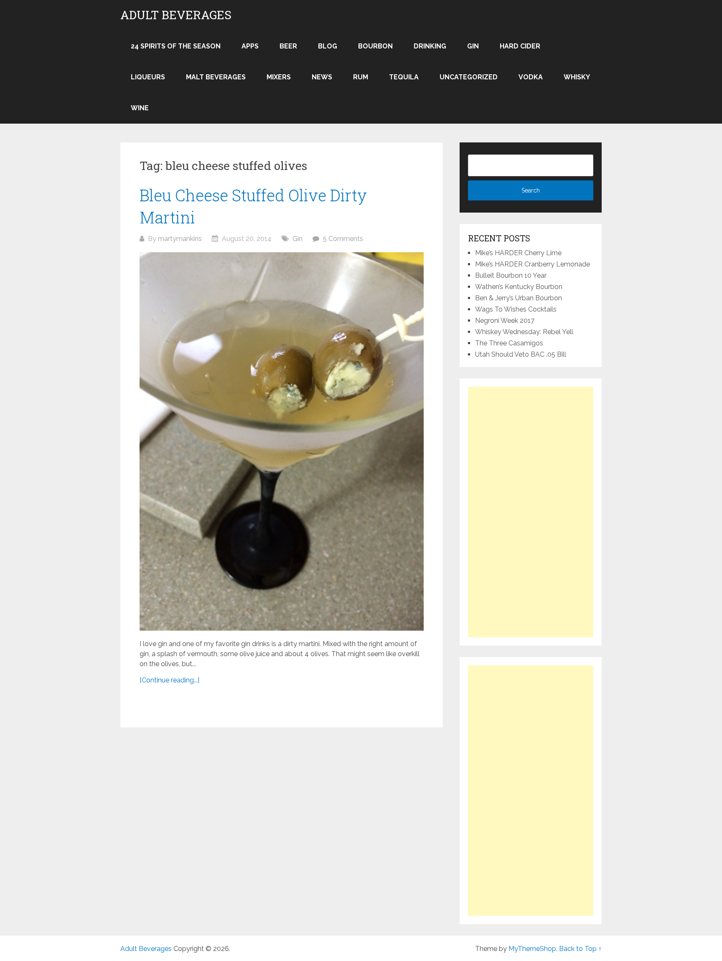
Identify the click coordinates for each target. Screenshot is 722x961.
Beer (288, 46)
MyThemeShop (532, 949)
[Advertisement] (530, 512)
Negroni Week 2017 (504, 321)
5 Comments (343, 239)
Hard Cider (520, 46)
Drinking (430, 46)
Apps (250, 46)
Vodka (531, 77)
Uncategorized (469, 77)
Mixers (279, 77)
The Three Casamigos (509, 343)
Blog (327, 46)
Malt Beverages (216, 77)
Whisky (577, 77)
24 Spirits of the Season (176, 46)
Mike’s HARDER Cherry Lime (518, 253)
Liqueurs (148, 77)
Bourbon (375, 46)
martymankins (180, 239)
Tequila (404, 77)
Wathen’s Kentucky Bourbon (518, 287)
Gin (473, 46)
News (322, 77)
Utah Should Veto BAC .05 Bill (520, 354)
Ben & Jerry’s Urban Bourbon (518, 298)
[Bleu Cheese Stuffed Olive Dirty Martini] (282, 441)
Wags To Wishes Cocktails (516, 309)
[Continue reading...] (169, 680)
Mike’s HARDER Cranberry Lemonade (532, 264)
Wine (140, 108)
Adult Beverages (175, 15)
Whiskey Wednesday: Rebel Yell (524, 332)
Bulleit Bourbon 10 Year (511, 275)
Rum (360, 77)
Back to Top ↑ (580, 949)
